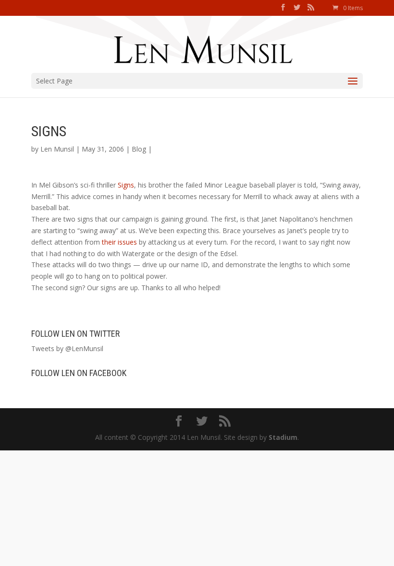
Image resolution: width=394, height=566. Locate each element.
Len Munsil (57, 148)
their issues (119, 242)
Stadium (283, 437)
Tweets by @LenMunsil (67, 348)
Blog (139, 148)
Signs (126, 184)
